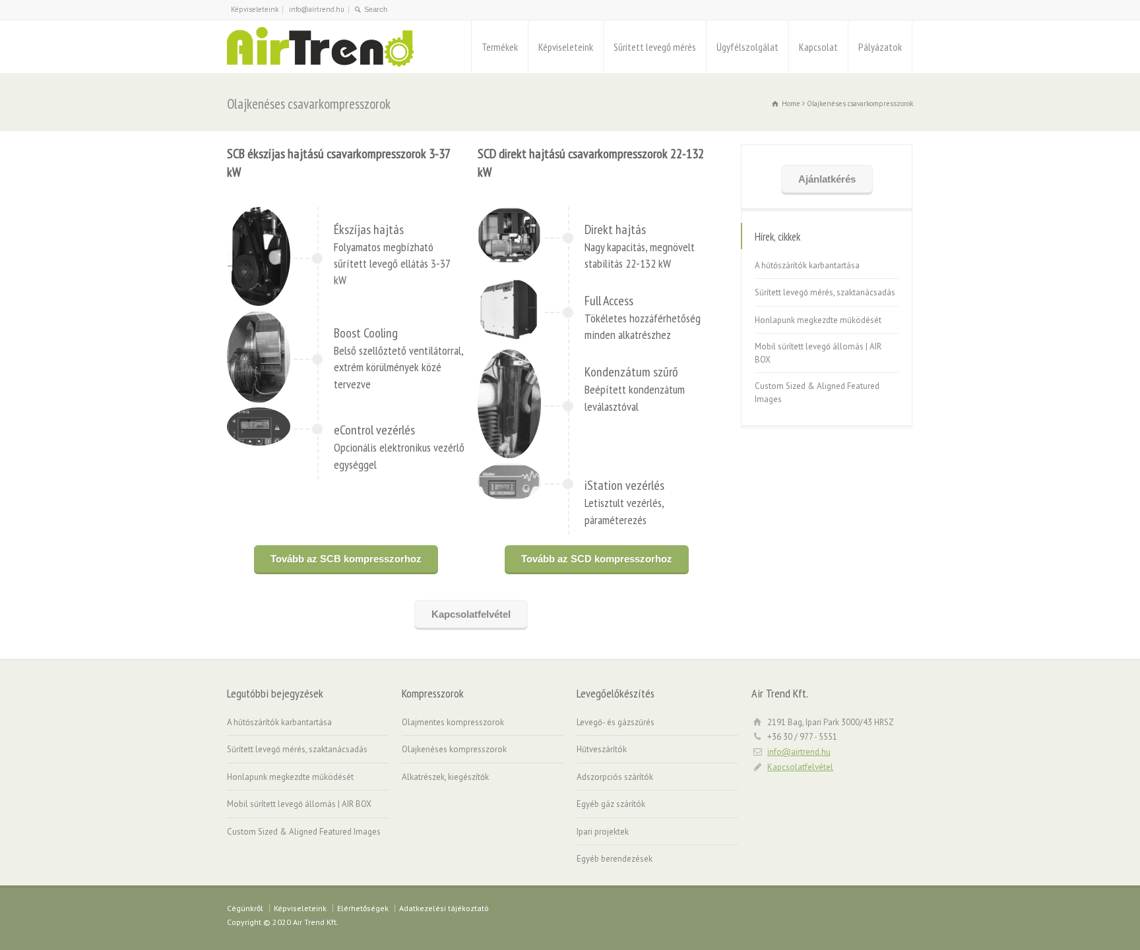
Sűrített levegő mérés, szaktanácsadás (825, 292)
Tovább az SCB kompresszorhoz (346, 558)
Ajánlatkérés (827, 179)
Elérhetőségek (363, 908)
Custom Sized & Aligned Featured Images (817, 392)
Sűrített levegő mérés (655, 46)
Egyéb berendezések (614, 858)
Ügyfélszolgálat (747, 46)
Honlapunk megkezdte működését (818, 320)
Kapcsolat (818, 46)
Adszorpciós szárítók (615, 777)
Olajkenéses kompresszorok (454, 749)
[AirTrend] (320, 47)
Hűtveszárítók (602, 749)
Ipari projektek (603, 831)
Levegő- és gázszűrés (616, 722)
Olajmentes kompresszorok (453, 722)
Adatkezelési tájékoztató (444, 908)
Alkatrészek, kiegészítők (445, 777)
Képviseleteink (254, 9)
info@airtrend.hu (316, 9)
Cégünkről (245, 908)
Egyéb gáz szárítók (611, 804)
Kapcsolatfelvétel (471, 614)
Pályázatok (880, 46)
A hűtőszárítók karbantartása (807, 265)
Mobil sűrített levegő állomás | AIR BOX (818, 353)
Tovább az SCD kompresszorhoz (596, 558)
